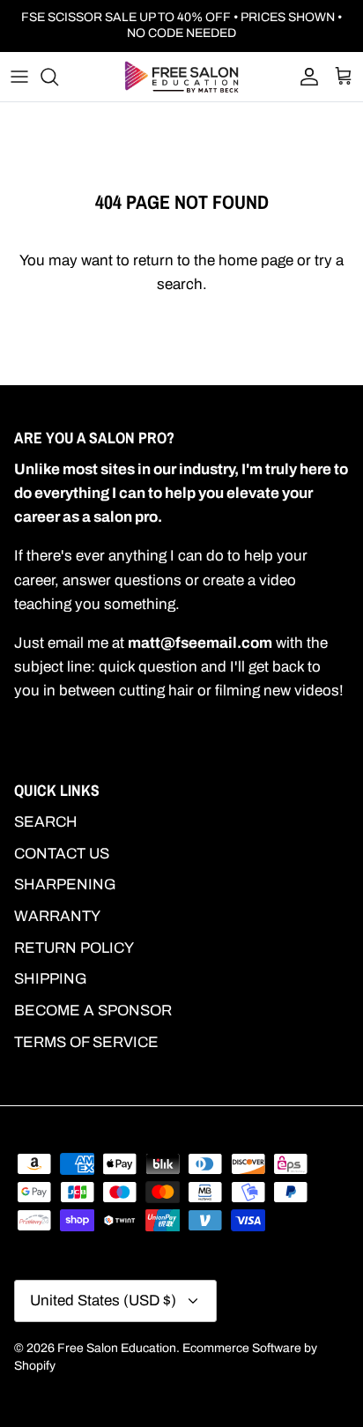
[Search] (58, 76)
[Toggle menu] (19, 76)
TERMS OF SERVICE (86, 1042)
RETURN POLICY (74, 948)
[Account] (304, 76)
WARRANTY (57, 916)
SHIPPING (50, 978)
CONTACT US (61, 853)
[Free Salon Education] (181, 77)
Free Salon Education (116, 1348)
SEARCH (46, 822)
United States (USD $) (103, 1300)
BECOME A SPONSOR (93, 1010)
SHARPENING (65, 884)
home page (256, 260)
